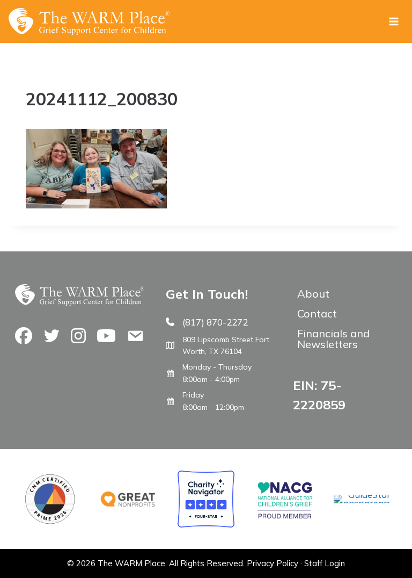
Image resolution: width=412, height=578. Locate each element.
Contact (317, 313)
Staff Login (324, 563)
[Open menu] (393, 21)
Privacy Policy (272, 563)
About (313, 293)
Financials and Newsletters (333, 339)
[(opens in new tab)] (362, 503)
